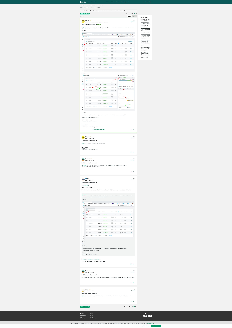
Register (150, 1)
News (91, 315)
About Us (82, 313)
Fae (88, 178)
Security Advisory (93, 318)
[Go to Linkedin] (151, 316)
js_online (86, 289)
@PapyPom (84, 27)
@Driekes (84, 295)
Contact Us (82, 317)
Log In (146, 1)
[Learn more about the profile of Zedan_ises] (83, 159)
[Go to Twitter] (149, 316)
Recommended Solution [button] (99, 129)
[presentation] (83, 21)
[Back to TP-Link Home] (83, 1)
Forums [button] (112, 1)
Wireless (89, 5)
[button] (107, 2)
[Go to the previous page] (125, 13)
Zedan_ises (87, 158)
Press (91, 313)
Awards (91, 317)
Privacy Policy (82, 318)
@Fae (83, 143)
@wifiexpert (84, 165)
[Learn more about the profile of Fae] (83, 179)
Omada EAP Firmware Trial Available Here (91, 259)
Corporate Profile (83, 315)
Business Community (83, 5)
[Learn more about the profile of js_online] (83, 290)
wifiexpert (87, 20)
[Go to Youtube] (144, 316)
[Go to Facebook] (146, 316)
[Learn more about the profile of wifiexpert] (83, 21)
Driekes (86, 270)
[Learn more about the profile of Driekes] (83, 271)
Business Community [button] (92, 1)
